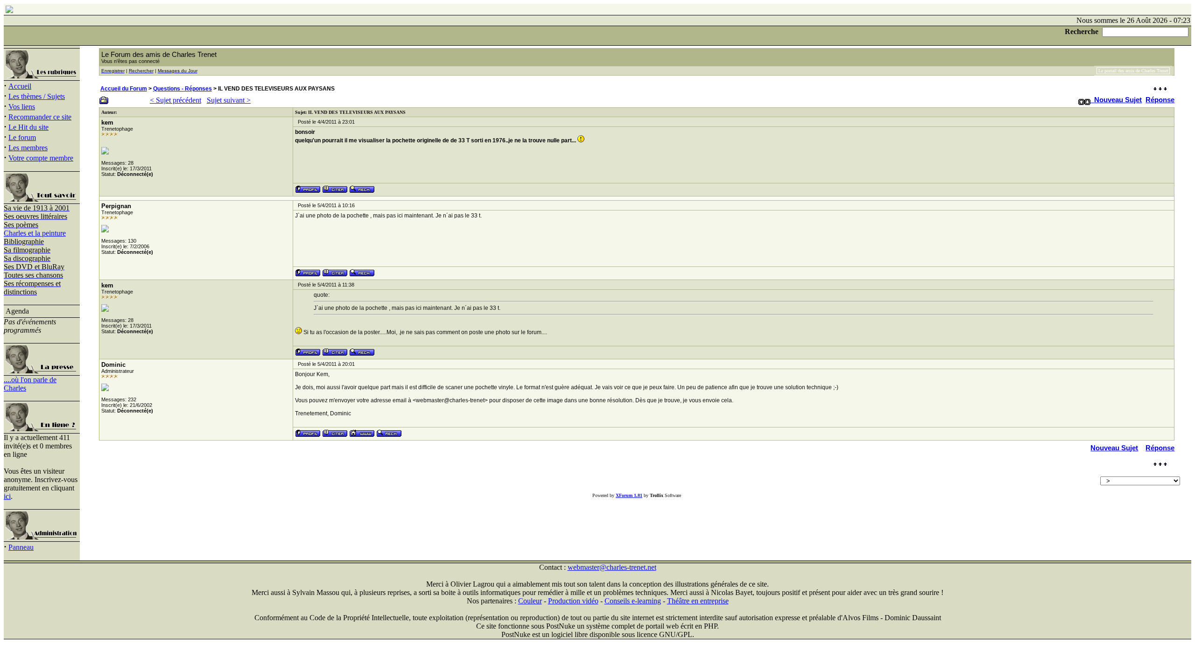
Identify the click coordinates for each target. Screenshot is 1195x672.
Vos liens (21, 107)
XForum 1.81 (629, 495)
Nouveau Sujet (1118, 100)
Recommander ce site (39, 117)
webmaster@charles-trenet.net (612, 567)
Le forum (22, 137)
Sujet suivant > (229, 100)
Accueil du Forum (123, 88)
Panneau (21, 547)
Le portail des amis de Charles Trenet (1133, 70)
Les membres (28, 148)
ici (7, 496)
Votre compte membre (40, 158)
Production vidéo (573, 601)
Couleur (530, 601)
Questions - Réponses (182, 88)
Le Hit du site (28, 127)
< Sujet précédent (175, 100)
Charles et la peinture (35, 233)
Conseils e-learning (633, 601)
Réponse (1160, 100)
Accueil (19, 86)
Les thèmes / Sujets (36, 96)
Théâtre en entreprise (698, 601)
